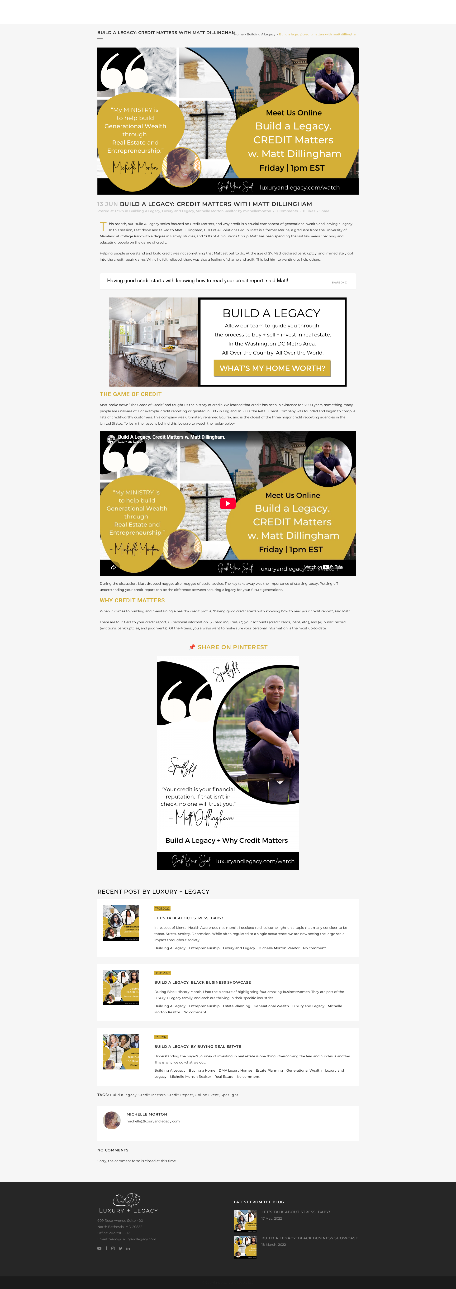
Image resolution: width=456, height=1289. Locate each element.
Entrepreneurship (204, 948)
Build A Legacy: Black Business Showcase (202, 982)
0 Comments (287, 211)
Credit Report (180, 1095)
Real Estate (223, 1076)
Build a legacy (123, 1095)
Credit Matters (152, 1095)
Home (239, 34)
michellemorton (257, 211)
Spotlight (229, 1095)
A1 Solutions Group (233, 230)
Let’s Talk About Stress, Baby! (188, 918)
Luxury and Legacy (178, 211)
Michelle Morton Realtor (216, 211)
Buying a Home (202, 1070)
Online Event (207, 1095)
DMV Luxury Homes (235, 1070)
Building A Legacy (261, 34)
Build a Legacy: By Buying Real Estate (197, 1046)
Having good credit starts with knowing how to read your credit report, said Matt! (197, 280)
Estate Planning (236, 1006)
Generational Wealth (271, 1006)
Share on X (339, 282)
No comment (314, 948)
